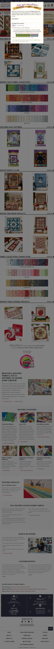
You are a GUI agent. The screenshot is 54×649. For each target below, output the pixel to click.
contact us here (15, 41)
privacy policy (36, 33)
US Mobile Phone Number (18, 23)
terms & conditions (26, 33)
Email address (15, 18)
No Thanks (34, 35)
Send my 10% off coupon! (23, 35)
